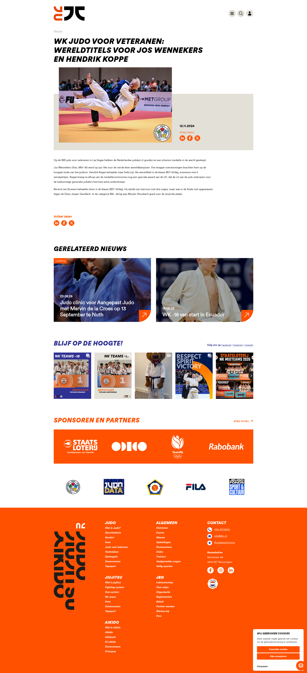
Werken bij (162, 611)
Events (160, 532)
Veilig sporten (164, 566)
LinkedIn (249, 345)
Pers (158, 616)
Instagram (238, 345)
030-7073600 (222, 529)
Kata (107, 542)
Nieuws (58, 31)
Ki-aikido (110, 642)
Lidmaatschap (164, 582)
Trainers (161, 556)
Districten (162, 528)
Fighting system (114, 587)
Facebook (226, 345)
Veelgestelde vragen (168, 561)
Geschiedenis (113, 532)
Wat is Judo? (112, 528)
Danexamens (112, 561)
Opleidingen (163, 542)
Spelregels (111, 556)
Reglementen (164, 597)
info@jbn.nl (220, 536)
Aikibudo (110, 637)
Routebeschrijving (224, 542)
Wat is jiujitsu (113, 582)
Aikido (109, 632)
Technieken (111, 552)
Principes (110, 651)
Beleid (159, 601)
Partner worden (165, 606)
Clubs (159, 552)
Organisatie (163, 592)
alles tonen (241, 421)
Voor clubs (162, 587)
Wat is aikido (112, 627)
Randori (109, 537)
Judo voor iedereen (116, 547)
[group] (102, 290)
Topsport (110, 566)
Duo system (112, 592)
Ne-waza (110, 597)
